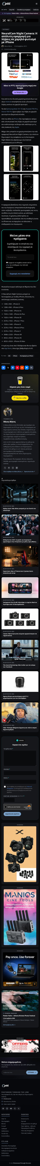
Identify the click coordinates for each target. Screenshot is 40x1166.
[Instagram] (12, 467)
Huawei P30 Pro (31, 109)
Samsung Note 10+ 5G (14, 109)
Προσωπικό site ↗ (29, 471)
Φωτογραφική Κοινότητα (9, 1148)
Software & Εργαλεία (7, 1151)
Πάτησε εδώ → (21, 92)
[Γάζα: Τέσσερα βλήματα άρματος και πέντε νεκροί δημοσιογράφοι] (20, 712)
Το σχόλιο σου (8, 749)
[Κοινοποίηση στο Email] (31, 368)
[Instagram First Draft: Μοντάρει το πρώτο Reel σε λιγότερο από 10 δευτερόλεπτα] (20, 587)
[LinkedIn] (16, 467)
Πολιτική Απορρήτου (27, 1131)
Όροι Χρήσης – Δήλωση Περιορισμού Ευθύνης (28, 1127)
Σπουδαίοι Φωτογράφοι (8, 1146)
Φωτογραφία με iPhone (26, 356)
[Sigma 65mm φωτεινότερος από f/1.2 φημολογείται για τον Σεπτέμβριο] (20, 681)
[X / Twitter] (5, 467)
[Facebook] (9, 467)
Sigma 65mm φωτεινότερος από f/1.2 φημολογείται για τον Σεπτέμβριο (15, 697)
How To (3, 1119)
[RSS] (18, 1108)
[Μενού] (37, 4)
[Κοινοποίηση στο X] (8, 368)
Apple (17, 127)
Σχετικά (23, 1121)
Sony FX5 (11, 10)
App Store (8, 348)
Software (6, 29)
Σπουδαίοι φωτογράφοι (23, 10)
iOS (9, 356)
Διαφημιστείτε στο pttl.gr (29, 1124)
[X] (15, 1108)
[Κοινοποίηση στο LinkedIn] (13, 368)
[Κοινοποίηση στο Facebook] (3, 368)
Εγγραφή (31, 1072)
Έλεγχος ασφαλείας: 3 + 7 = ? (14, 796)
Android (8, 102)
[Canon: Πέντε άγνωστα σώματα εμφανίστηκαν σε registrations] (20, 619)
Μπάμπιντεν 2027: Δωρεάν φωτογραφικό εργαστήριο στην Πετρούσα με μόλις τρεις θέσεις (19, 541)
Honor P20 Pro (7, 112)
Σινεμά (3, 1126)
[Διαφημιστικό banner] (20, 21)
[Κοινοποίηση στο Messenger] (27, 368)
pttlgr (8, 265)
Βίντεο (3, 1124)
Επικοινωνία (7, 1099)
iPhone (16, 119)
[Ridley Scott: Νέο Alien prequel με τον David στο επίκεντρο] (20, 493)
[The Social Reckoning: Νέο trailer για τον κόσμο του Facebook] (20, 650)
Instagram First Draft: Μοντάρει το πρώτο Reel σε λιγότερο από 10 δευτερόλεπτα (20, 603)
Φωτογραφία (5, 1121)
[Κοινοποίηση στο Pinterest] (17, 368)
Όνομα (7, 769)
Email (6, 778)
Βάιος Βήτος (8, 46)
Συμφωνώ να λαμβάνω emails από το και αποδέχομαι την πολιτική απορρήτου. (18, 265)
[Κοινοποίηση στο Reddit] (22, 368)
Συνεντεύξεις (5, 1136)
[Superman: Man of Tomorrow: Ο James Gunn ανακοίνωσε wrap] (20, 556)
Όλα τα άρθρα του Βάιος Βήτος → (13, 471)
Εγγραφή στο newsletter (20, 274)
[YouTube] (11, 1108)
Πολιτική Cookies (26, 1133)
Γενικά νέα (4, 1133)
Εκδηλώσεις (5, 1131)
